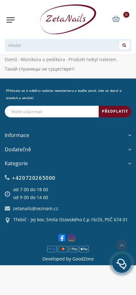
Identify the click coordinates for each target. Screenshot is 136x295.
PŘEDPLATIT (115, 111)
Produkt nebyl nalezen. (93, 59)
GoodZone (83, 259)
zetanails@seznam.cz (35, 208)
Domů (11, 59)
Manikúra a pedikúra (43, 59)
